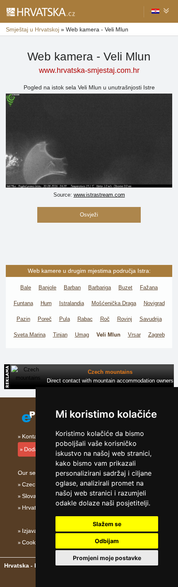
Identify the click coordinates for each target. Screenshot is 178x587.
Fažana (149, 287)
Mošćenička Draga (113, 303)
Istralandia (71, 303)
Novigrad (154, 303)
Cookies (32, 542)
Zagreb (156, 335)
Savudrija (151, 319)
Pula (64, 319)
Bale (25, 287)
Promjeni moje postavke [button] (107, 557)
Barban (72, 287)
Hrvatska (33, 507)
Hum (46, 303)
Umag (82, 335)
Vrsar (134, 335)
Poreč (45, 319)
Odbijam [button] (107, 540)
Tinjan (60, 335)
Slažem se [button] (107, 523)
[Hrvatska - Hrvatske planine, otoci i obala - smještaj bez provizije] (40, 11)
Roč (105, 319)
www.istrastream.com (99, 195)
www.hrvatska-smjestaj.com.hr (89, 70)
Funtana (23, 303)
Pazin (23, 319)
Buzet (125, 287)
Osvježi (89, 215)
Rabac (85, 319)
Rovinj (124, 319)
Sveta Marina (30, 335)
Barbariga (99, 287)
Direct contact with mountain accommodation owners (110, 381)
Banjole (47, 287)
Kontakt (32, 436)
